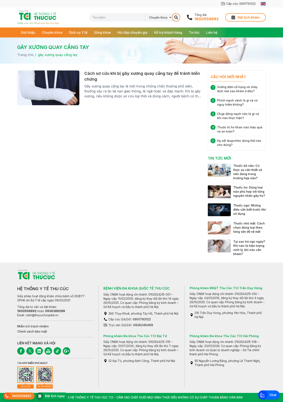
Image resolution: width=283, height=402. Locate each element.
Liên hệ (211, 32)
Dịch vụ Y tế (78, 32)
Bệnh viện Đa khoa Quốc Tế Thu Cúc (136, 288)
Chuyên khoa (52, 32)
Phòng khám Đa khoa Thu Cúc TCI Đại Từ (135, 336)
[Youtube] (48, 351)
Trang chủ (25, 55)
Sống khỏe (102, 32)
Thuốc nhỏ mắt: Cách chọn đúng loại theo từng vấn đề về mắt (249, 227)
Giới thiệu (28, 32)
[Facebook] (21, 351)
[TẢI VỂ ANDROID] (44, 374)
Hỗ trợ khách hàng (168, 32)
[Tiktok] (57, 351)
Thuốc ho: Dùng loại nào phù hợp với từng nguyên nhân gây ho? (249, 191)
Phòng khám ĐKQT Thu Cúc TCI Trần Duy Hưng (226, 288)
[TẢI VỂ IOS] (25, 374)
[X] (30, 351)
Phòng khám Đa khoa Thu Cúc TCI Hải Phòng (224, 336)
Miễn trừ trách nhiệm (33, 326)
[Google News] (66, 351)
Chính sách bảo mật (32, 331)
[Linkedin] (39, 351)
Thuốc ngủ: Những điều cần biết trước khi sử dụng (249, 209)
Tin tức (194, 32)
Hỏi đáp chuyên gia (132, 32)
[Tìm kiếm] (176, 17)
